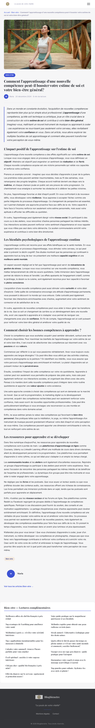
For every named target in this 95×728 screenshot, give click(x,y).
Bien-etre (15, 12)
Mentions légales (43, 714)
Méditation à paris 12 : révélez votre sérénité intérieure (25, 633)
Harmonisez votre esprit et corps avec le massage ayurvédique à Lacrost (68, 661)
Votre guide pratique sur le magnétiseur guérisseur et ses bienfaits (68, 617)
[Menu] (88, 4)
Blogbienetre (52, 697)
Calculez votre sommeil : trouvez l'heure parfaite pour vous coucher (23, 650)
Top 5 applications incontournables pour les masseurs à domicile (24, 642)
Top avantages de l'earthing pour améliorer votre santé (24, 625)
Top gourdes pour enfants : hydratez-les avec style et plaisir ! (68, 669)
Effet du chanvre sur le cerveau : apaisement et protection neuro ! (25, 675)
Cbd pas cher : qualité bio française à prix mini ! (24, 666)
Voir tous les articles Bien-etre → (18, 586)
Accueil (7, 12)
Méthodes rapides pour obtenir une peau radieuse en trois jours (68, 625)
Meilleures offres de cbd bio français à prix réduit (24, 617)
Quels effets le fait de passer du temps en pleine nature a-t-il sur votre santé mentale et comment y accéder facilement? (70, 643)
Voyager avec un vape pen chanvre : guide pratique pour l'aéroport (69, 653)
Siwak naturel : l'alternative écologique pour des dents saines (70, 633)
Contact (56, 714)
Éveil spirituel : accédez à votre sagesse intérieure (23, 658)
